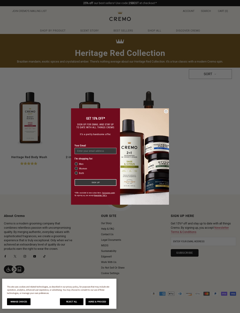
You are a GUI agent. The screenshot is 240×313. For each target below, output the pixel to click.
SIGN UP (96, 182)
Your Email (80, 145)
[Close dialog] (166, 111)
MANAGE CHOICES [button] (19, 301)
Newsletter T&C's (100, 195)
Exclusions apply (108, 193)
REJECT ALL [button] (71, 301)
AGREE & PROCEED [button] (97, 301)
